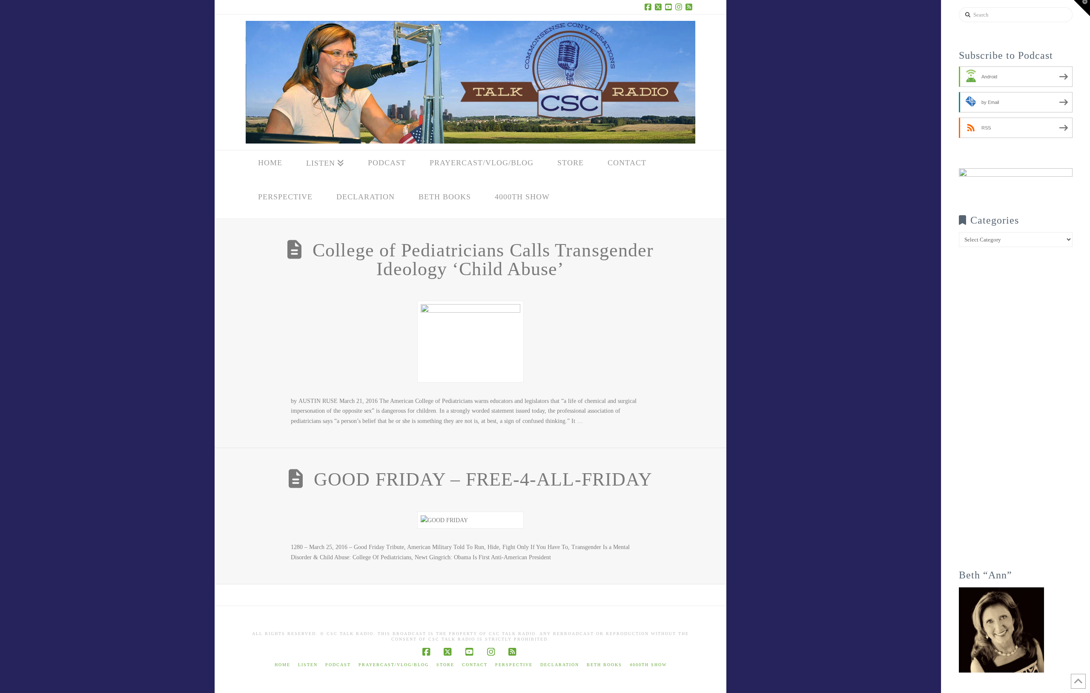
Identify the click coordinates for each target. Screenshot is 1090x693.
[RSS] (690, 7)
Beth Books (604, 664)
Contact (475, 664)
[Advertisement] (1016, 414)
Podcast (338, 664)
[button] (1082, 8)
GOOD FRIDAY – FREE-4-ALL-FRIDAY (483, 479)
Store (445, 664)
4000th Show (648, 664)
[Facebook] (649, 7)
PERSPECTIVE (514, 664)
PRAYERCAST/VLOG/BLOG (394, 664)
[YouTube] (670, 7)
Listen (308, 664)
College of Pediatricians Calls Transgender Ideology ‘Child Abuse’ (483, 259)
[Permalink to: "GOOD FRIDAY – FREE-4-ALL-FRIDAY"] (470, 520)
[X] (659, 7)
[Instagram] (680, 7)
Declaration (559, 664)
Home (282, 664)
